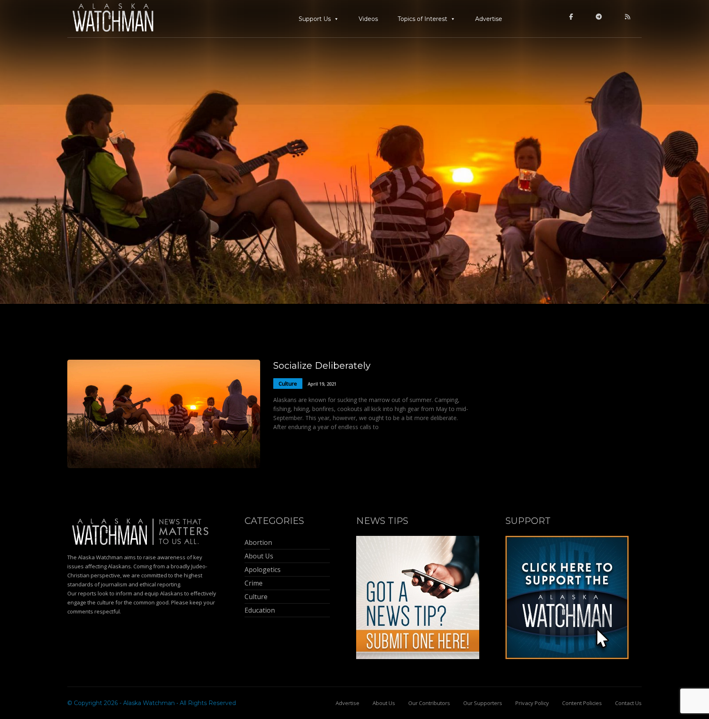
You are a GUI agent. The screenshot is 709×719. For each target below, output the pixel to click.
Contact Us (628, 703)
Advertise (488, 19)
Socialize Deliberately (322, 365)
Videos (368, 19)
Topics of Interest (422, 19)
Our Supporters (482, 703)
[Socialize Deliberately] (163, 465)
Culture (288, 383)
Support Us (315, 19)
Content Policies (582, 703)
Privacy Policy (532, 703)
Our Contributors (429, 703)
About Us (384, 703)
